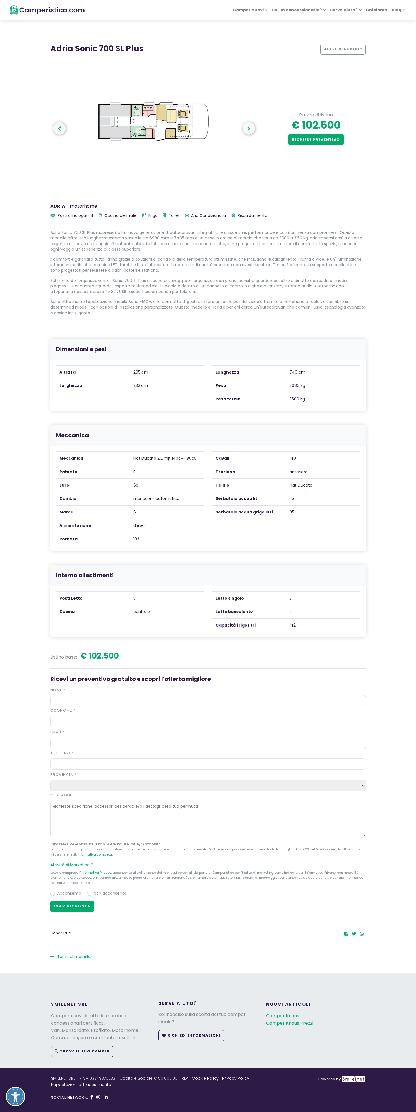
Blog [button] (396, 10)
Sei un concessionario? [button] (297, 10)
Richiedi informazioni (193, 1035)
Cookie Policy (205, 1078)
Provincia (63, 774)
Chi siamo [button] (376, 10)
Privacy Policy (235, 1078)
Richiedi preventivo (316, 139)
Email (57, 732)
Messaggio (62, 795)
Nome (58, 689)
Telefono (62, 752)
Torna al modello (73, 956)
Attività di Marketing (71, 865)
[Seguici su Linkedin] (106, 1097)
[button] (249, 128)
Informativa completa (95, 854)
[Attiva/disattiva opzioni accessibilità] (15, 1096)
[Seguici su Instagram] (98, 1097)
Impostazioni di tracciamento (81, 1084)
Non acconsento (110, 893)
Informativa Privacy (96, 872)
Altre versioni (341, 48)
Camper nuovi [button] (248, 10)
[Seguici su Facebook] (92, 1097)
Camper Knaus (282, 1016)
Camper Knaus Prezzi (289, 1023)
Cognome (63, 710)
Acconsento (69, 893)
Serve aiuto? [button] (344, 10)
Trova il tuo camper (84, 1051)
